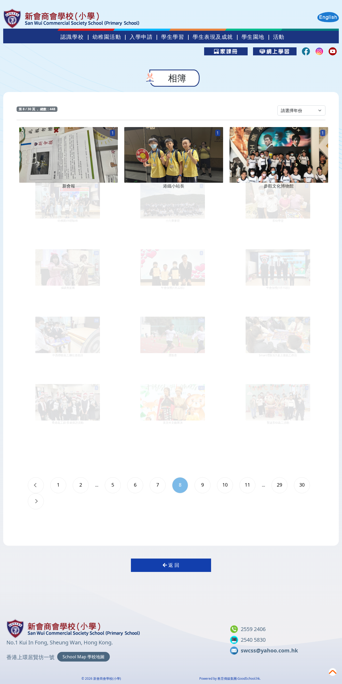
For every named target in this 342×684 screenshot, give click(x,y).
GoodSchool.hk (249, 678)
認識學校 (72, 37)
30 (302, 485)
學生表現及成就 (213, 37)
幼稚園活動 (106, 37)
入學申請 (141, 37)
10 (225, 485)
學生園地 (253, 37)
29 (279, 485)
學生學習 (172, 37)
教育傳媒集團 (227, 678)
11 (247, 485)
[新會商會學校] (73, 627)
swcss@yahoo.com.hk (269, 650)
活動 (279, 37)
